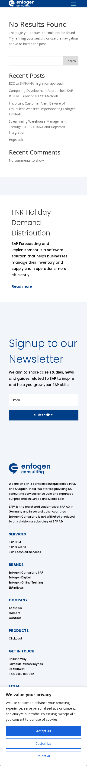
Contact (15, 618)
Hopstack (16, 139)
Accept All (43, 731)
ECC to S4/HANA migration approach (36, 83)
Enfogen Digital (20, 577)
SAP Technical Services (25, 552)
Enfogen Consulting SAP (26, 572)
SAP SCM (15, 542)
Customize (43, 743)
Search (71, 61)
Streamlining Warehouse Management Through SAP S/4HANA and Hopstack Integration (38, 127)
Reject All (44, 756)
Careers (14, 613)
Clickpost (15, 638)
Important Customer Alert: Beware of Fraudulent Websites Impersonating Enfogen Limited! (42, 109)
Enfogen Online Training (26, 582)
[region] (43, 726)
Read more (22, 286)
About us (15, 608)
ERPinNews (16, 588)
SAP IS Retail (17, 547)
